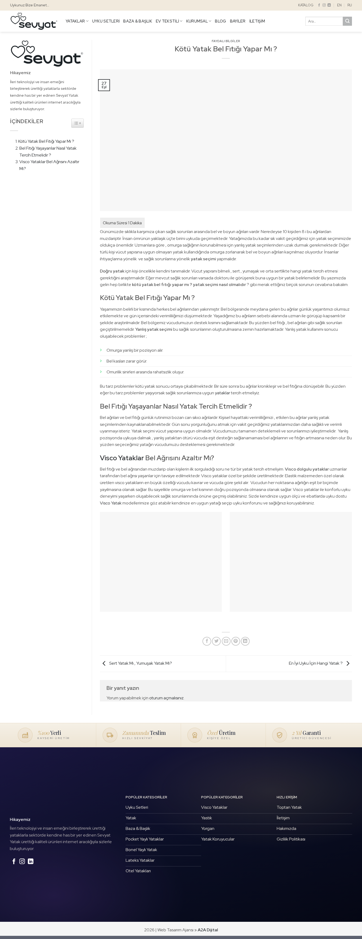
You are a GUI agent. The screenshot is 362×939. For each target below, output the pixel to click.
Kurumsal (197, 21)
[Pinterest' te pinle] (235, 641)
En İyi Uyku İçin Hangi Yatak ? (316, 663)
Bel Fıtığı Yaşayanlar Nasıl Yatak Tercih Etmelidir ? (48, 151)
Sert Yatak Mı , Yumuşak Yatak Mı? (140, 663)
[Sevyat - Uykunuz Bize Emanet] (34, 21)
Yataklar (75, 21)
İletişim (257, 21)
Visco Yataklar (122, 457)
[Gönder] (347, 21)
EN (339, 5)
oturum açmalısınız (166, 698)
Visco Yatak (111, 503)
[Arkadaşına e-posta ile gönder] (226, 641)
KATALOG (306, 5)
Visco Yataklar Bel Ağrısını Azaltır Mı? (49, 165)
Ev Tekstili (167, 21)
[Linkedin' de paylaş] (245, 641)
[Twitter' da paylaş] (216, 641)
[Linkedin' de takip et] (329, 5)
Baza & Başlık (137, 21)
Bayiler (238, 21)
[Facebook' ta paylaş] (206, 641)
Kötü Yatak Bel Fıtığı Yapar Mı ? (46, 141)
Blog (220, 21)
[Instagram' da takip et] (324, 5)
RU (349, 5)
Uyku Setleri (106, 21)
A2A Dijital (208, 930)
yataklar (222, 393)
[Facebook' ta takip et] (319, 5)
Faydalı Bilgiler (226, 41)
